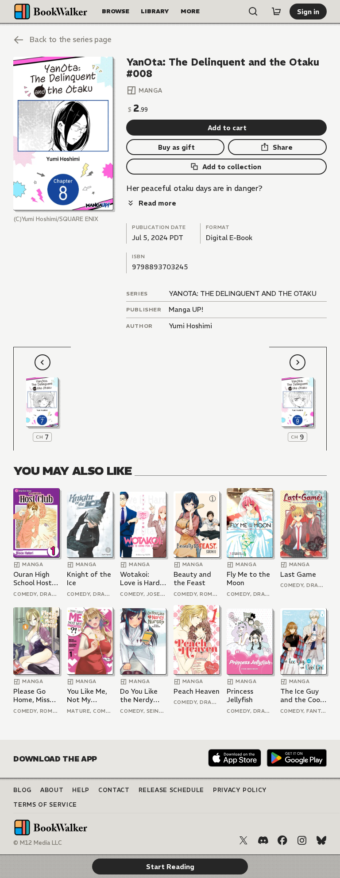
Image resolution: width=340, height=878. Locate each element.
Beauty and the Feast (192, 578)
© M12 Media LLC (37, 843)
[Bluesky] (321, 840)
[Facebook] (282, 840)
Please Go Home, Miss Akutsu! (31, 695)
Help (80, 790)
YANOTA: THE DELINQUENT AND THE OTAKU (243, 293)
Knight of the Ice (89, 578)
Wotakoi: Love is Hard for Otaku (140, 578)
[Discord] (263, 840)
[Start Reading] (63, 134)
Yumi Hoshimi (190, 326)
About (51, 790)
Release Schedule (171, 790)
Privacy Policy (240, 790)
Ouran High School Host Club (32, 578)
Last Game (298, 574)
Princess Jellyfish (240, 695)
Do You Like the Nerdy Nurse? (139, 695)
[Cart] (276, 11)
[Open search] (253, 11)
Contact (114, 790)
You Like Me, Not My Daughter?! (87, 695)
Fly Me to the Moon (248, 578)
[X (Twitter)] (243, 840)
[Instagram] (302, 840)
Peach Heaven (197, 691)
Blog (22, 790)
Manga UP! (186, 309)
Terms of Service (45, 805)
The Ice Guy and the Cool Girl (301, 695)
